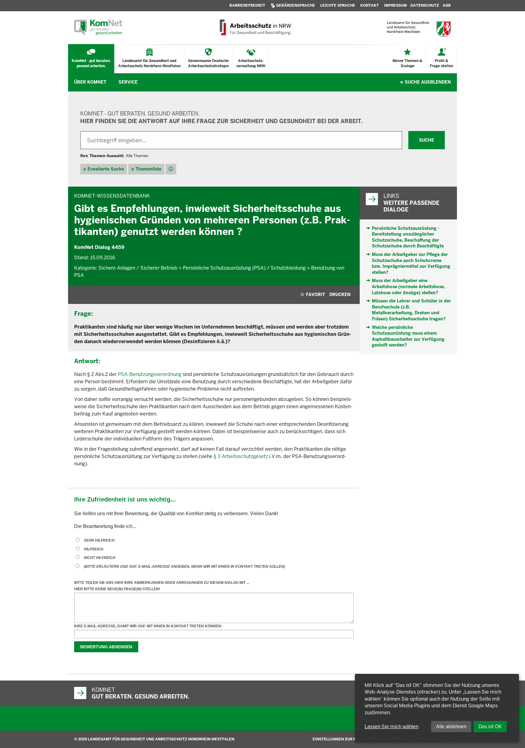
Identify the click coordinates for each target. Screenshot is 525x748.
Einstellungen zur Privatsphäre (347, 739)
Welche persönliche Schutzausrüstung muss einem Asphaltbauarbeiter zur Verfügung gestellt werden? (408, 336)
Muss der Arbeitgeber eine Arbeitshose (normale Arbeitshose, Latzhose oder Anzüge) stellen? (408, 286)
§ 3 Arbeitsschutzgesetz (241, 456)
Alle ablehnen (451, 726)
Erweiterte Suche (106, 169)
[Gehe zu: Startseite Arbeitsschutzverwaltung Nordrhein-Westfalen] (255, 27)
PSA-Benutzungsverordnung (149, 374)
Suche (428, 82)
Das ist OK (490, 726)
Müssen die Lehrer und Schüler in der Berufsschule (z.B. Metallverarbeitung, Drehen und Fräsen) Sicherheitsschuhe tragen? (411, 310)
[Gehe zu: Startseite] (98, 27)
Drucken (340, 294)
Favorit (315, 294)
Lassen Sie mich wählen (391, 726)
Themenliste (148, 169)
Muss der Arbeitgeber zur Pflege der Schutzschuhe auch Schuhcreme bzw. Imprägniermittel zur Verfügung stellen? (411, 263)
